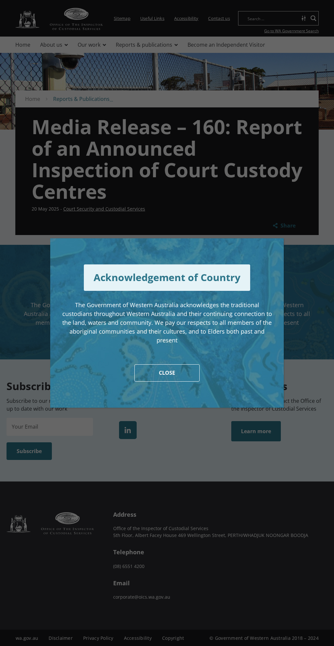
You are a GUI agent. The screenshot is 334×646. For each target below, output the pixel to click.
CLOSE (167, 372)
